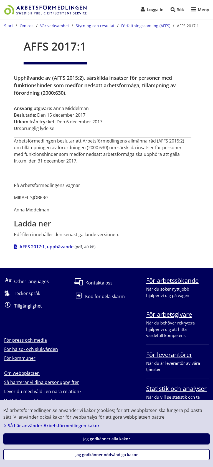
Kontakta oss (99, 283)
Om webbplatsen (22, 373)
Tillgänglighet (28, 306)
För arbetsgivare (169, 314)
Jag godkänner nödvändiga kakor (106, 454)
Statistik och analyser (176, 388)
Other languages (31, 281)
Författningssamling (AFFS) (145, 25)
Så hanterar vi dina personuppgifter (41, 382)
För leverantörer (169, 354)
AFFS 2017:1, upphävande (46, 246)
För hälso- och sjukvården (31, 349)
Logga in (155, 9)
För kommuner (20, 358)
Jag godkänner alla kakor (106, 438)
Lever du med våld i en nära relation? (42, 391)
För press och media (25, 340)
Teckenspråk (27, 293)
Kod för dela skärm (105, 296)
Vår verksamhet (54, 25)
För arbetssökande (172, 280)
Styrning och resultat (95, 25)
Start (8, 25)
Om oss (27, 25)
